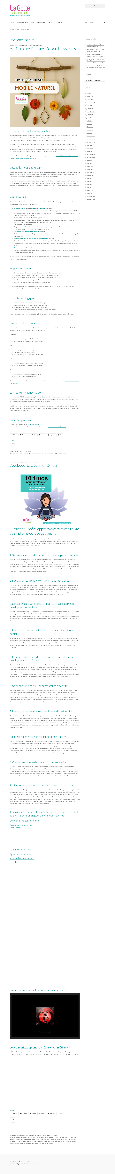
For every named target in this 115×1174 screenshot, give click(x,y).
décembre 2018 (91, 196)
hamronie (43, 1139)
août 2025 (89, 106)
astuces (33, 1137)
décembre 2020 (91, 154)
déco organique (36, 454)
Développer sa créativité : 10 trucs (33, 465)
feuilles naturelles (29, 238)
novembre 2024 (91, 112)
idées (47, 1139)
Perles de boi (18, 231)
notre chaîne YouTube (44, 812)
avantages (39, 1137)
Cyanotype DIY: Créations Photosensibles (94, 55)
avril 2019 (89, 184)
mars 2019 (89, 187)
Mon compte (41, 22)
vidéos (52, 1143)
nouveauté (39, 1141)
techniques (37, 1143)
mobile (55, 454)
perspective (66, 1141)
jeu (75, 1139)
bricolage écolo (24, 454)
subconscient (30, 1143)
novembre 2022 (91, 139)
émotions (16, 1139)
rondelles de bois (42, 238)
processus (73, 1141)
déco (30, 454)
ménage (29, 1141)
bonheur (50, 1137)
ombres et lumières (48, 1141)
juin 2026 (89, 93)
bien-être (45, 1137)
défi (72, 1137)
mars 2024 (89, 124)
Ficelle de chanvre (19, 208)
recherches (13, 1143)
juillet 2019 (90, 175)
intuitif (65, 1139)
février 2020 (90, 166)
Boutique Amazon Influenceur (57, 427)
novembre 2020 (91, 157)
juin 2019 (89, 178)
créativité (61, 1137)
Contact (60, 22)
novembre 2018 (91, 199)
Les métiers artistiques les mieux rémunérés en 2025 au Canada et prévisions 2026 (96, 61)
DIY (17, 451)
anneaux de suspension (31, 231)
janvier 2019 (90, 193)
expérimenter (36, 1139)
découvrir (67, 1137)
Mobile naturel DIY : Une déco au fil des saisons (43, 48)
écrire (11, 1139)
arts (29, 1137)
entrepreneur (23, 1139)
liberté (24, 1141)
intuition (70, 1139)
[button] (40, 1032)
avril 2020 (89, 160)
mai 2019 (89, 181)
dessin (76, 1137)
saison (64, 454)
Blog (32, 22)
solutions (23, 1143)
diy (42, 454)
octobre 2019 (90, 172)
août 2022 (89, 145)
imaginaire (53, 1139)
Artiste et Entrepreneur (35, 1135)
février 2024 (90, 127)
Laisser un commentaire (35, 45)
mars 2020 (89, 163)
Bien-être (54, 1135)
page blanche (58, 1141)
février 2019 (90, 190)
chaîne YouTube (34, 424)
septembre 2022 (91, 142)
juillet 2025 (90, 109)
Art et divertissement (22, 1135)
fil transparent (41, 208)
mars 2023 (89, 133)
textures (43, 1143)
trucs (48, 1143)
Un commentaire (33, 462)
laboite (25, 45)
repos (18, 1143)
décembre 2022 (91, 136)
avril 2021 (89, 151)
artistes (25, 1137)
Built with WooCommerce (30, 1164)
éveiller (29, 1139)
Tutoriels (21, 451)
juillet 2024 (90, 115)
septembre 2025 (91, 103)
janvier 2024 (90, 130)
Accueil (12, 22)
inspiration (60, 1139)
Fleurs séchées (18, 238)
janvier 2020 (90, 169)
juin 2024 (89, 118)
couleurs (55, 1137)
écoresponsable (48, 454)
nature (60, 454)
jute (33, 208)
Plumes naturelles (19, 248)
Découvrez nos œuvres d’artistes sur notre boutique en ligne (38, 989)
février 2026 (90, 96)
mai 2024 (89, 121)
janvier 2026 (90, 99)
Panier (50, 22)
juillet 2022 (90, 148)
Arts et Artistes (47, 1135)
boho (17, 454)
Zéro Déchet (28, 451)
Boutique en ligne (22, 22)
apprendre (19, 1137)
